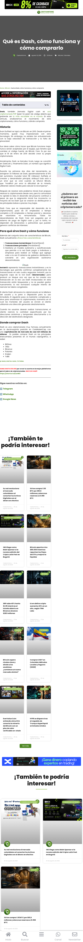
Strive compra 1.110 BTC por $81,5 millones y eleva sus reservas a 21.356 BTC (38, 493)
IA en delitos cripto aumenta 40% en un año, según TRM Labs (38, 607)
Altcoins (60, 55)
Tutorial (20, 361)
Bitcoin (7, 88)
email (64, 245)
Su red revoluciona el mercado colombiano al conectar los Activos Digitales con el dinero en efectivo (12, 494)
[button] (45, 105)
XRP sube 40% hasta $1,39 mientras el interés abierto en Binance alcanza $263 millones (11, 608)
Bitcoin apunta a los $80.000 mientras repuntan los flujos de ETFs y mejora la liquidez (38, 552)
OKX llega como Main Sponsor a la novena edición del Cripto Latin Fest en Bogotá (11, 552)
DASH (4, 361)
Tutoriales (67, 55)
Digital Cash (11, 361)
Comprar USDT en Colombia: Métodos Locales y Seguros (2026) (38, 663)
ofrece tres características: (29, 238)
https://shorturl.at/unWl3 (10, 374)
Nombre (65, 236)
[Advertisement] (25, 419)
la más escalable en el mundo (28, 116)
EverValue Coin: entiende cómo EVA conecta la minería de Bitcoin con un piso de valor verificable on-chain (12, 724)
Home (2, 88)
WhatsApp (8, 394)
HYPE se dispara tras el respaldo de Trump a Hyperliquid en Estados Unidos (39, 722)
